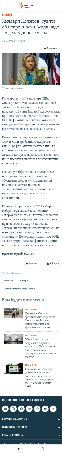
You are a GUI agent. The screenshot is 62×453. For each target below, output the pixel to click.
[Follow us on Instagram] (13, 409)
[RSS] (53, 409)
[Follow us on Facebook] (21, 409)
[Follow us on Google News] (45, 409)
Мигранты (31, 309)
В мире (7, 14)
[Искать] (43, 448)
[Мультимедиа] (19, 448)
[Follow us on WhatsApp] (37, 409)
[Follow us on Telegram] (29, 409)
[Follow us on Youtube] (5, 409)
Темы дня (31, 365)
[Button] (52, 48)
